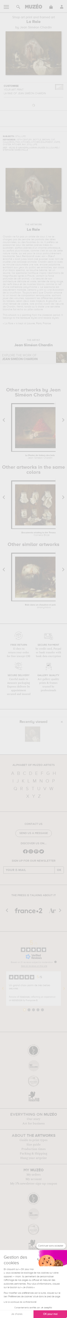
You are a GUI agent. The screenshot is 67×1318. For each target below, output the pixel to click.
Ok (59, 870)
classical (47, 315)
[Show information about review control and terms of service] (55, 961)
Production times (33, 1149)
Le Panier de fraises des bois (40, 456)
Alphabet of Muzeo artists (33, 765)
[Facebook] (25, 853)
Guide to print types (33, 1140)
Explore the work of (20, 357)
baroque (25, 318)
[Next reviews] (64, 988)
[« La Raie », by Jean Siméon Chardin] (32, 734)
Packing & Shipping (33, 1153)
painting (26, 315)
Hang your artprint (33, 1158)
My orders (33, 1174)
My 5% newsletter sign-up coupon (33, 1183)
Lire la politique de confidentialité (20, 1302)
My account (33, 1179)
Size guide (33, 1144)
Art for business (33, 1123)
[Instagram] (31, 853)
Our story (33, 1119)
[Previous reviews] (3, 988)
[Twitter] (41, 853)
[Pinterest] (36, 853)
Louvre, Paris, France (39, 323)
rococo (47, 318)
